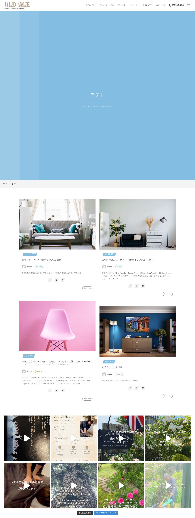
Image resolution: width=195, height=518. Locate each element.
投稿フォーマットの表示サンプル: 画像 (41, 260)
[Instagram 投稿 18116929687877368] (27, 485)
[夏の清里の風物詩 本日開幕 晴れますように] (27, 438)
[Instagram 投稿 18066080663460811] (121, 485)
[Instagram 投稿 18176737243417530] (121, 438)
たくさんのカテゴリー (113, 368)
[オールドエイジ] (17, 4)
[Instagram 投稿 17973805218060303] (74, 485)
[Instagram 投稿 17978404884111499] (168, 438)
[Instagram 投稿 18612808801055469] (74, 438)
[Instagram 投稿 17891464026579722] (168, 485)
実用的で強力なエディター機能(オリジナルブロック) (128, 260)
